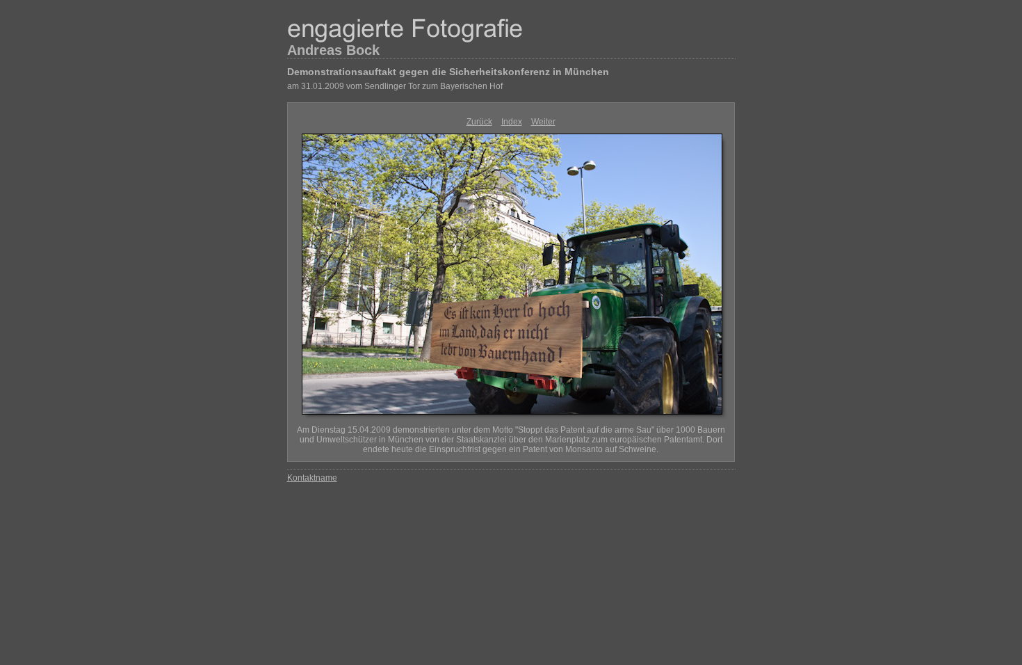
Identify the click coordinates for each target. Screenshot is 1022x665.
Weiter (543, 122)
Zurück (479, 122)
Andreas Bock (333, 50)
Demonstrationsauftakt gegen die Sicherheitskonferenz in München (448, 71)
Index (511, 122)
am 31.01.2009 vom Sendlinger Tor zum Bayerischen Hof (395, 86)
